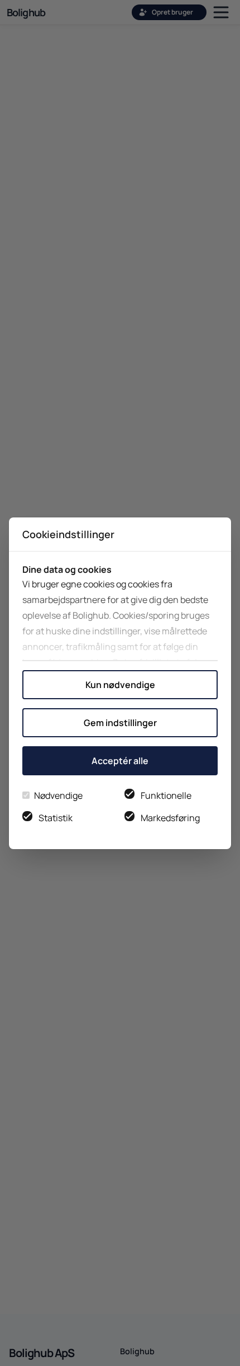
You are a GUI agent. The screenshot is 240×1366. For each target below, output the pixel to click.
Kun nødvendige (120, 685)
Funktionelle (166, 795)
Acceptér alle (120, 761)
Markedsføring (170, 818)
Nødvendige (58, 795)
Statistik (56, 818)
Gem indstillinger (120, 723)
